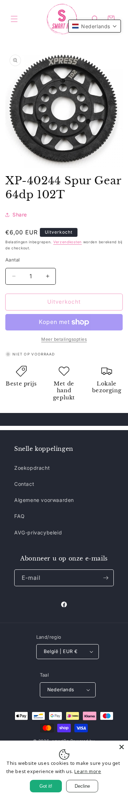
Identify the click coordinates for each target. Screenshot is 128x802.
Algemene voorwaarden (44, 500)
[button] (14, 19)
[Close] (121, 747)
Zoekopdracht (32, 468)
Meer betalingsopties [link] (64, 339)
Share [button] (19, 214)
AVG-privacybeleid (38, 532)
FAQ (19, 516)
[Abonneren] (105, 577)
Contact (24, 484)
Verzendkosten (67, 242)
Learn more (87, 771)
